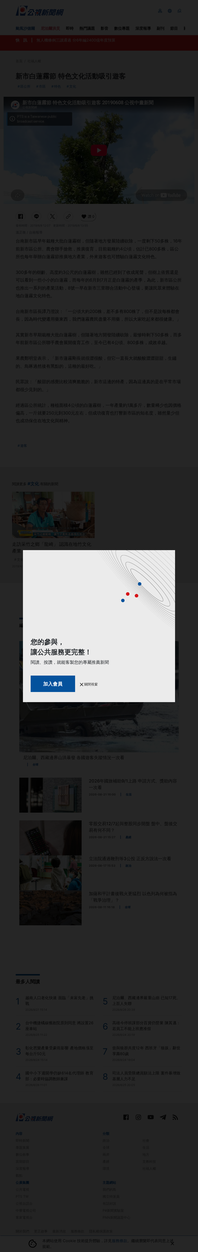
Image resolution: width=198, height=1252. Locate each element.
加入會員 (53, 684)
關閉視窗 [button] (90, 684)
